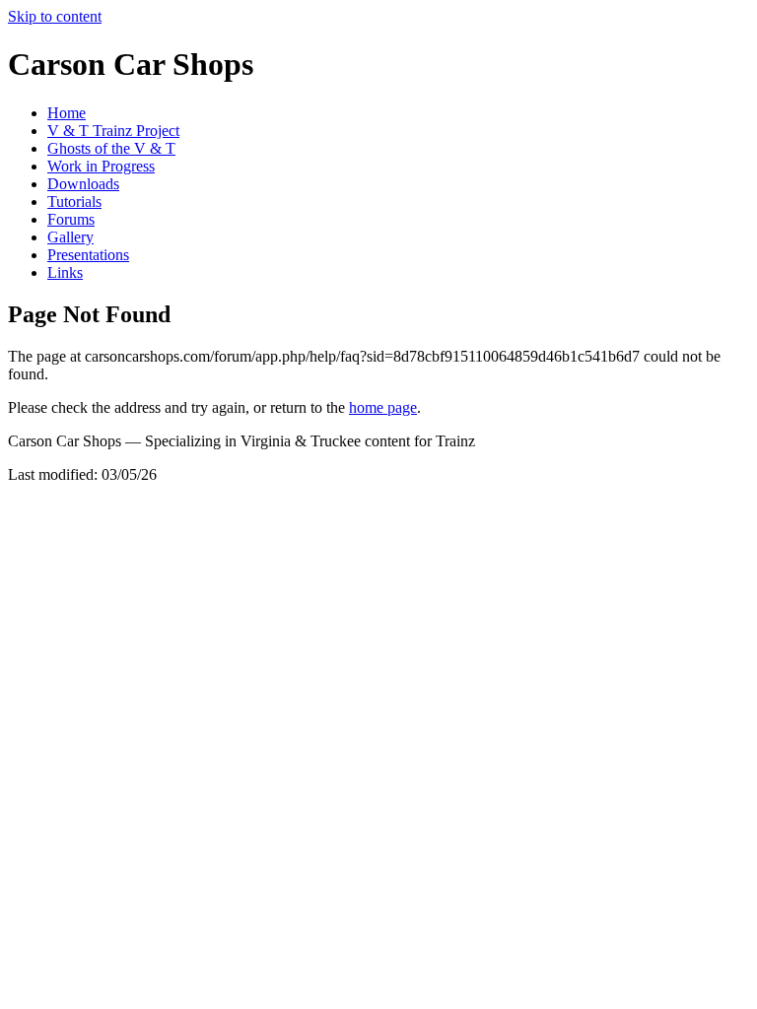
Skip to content (55, 16)
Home (66, 112)
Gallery (70, 237)
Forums (71, 219)
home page (383, 407)
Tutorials (74, 201)
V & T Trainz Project (113, 130)
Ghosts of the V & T (111, 148)
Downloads (83, 183)
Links (65, 272)
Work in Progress (101, 166)
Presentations (88, 254)
